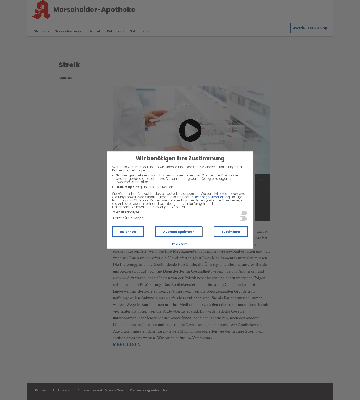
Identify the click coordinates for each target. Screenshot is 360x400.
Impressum (180, 244)
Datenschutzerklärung (212, 197)
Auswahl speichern (178, 232)
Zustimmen (230, 232)
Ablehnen (128, 232)
